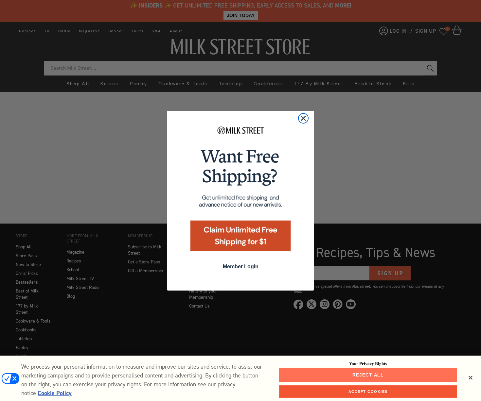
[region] (240, 378)
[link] (240, 190)
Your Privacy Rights (368, 363)
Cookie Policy (55, 393)
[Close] (470, 378)
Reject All (367, 375)
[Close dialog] (303, 118)
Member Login (240, 266)
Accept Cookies (368, 391)
